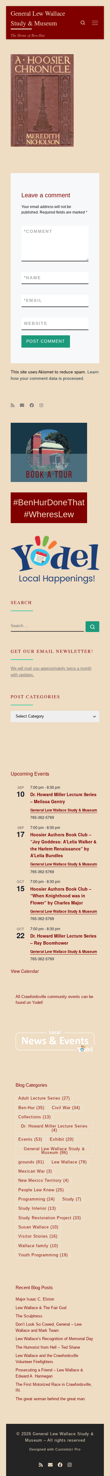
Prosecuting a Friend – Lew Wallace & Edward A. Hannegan (49, 1373)
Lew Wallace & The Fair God (41, 1308)
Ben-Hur (31, 1108)
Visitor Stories (37, 1236)
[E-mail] (22, 406)
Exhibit (62, 1139)
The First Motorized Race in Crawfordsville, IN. (54, 1387)
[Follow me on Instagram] (41, 406)
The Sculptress (29, 1316)
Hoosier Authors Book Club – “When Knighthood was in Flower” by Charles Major (60, 896)
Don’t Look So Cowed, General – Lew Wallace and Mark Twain (49, 1327)
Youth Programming (43, 1255)
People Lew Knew (41, 1190)
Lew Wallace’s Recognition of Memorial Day (54, 1339)
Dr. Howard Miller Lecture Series (54, 1128)
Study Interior (37, 1208)
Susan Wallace (38, 1227)
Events (30, 1139)
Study (71, 1199)
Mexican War (35, 1171)
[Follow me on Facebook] (32, 406)
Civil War (66, 1108)
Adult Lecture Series (44, 1098)
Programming (36, 1199)
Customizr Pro (68, 1449)
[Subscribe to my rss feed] (12, 406)
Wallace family (38, 1246)
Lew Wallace (69, 1162)
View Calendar (25, 971)
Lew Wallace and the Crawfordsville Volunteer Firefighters (47, 1359)
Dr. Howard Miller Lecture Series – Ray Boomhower (63, 939)
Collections (34, 1117)
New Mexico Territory (43, 1180)
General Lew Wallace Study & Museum (63, 810)
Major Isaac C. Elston (35, 1299)
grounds (31, 1162)
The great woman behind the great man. (51, 1399)
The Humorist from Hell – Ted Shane (48, 1347)
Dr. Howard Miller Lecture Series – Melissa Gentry (63, 797)
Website (35, 323)
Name (32, 277)
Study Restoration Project (49, 1218)
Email (33, 300)
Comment (38, 231)
